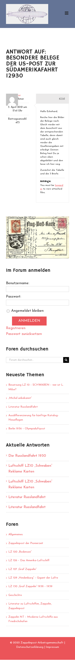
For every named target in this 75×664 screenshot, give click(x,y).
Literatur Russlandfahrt (23, 406)
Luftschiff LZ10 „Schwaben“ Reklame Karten (30, 468)
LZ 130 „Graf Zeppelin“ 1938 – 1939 (30, 586)
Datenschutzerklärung (29, 647)
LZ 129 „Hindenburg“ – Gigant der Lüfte (33, 577)
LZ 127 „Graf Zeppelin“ (22, 569)
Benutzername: (17, 283)
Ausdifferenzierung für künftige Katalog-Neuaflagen (33, 417)
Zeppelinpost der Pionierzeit (25, 543)
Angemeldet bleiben (27, 311)
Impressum (52, 647)
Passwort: (13, 297)
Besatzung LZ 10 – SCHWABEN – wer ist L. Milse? (36, 387)
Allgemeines (15, 534)
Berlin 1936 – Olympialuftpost (26, 428)
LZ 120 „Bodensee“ (20, 551)
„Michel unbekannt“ (20, 398)
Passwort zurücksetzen (24, 334)
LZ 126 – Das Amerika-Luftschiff (28, 560)
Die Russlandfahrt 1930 (27, 456)
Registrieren (15, 328)
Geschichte (15, 595)
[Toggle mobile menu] (67, 13)
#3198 (62, 98)
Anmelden (29, 321)
